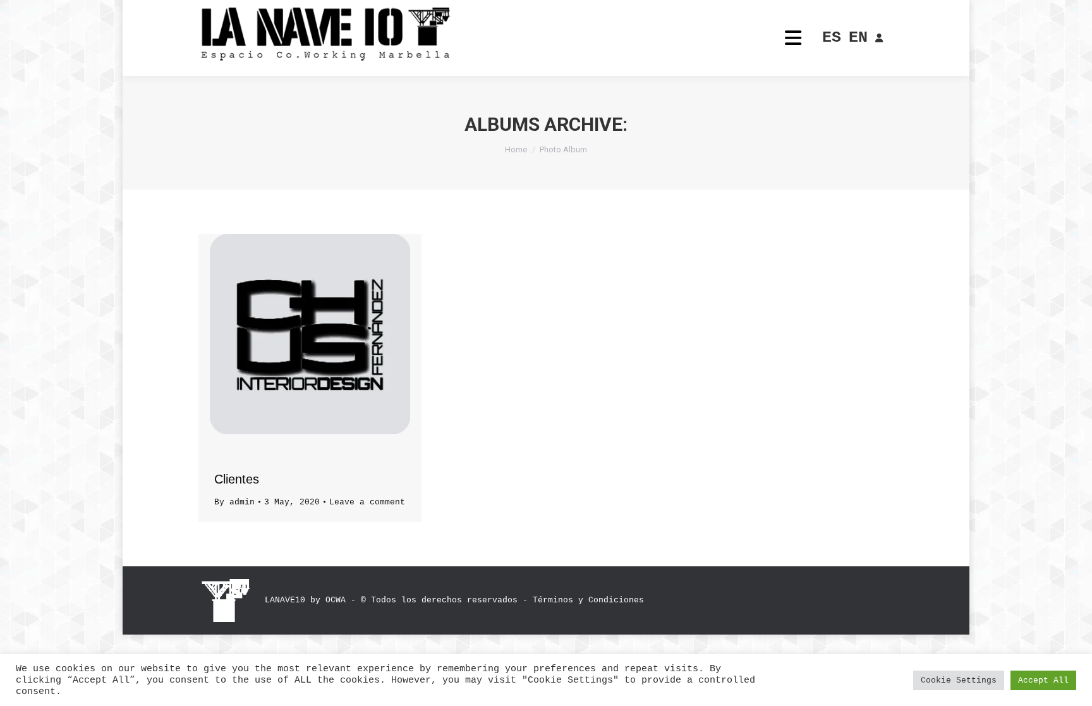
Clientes (236, 479)
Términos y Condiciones (588, 600)
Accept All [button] (1043, 680)
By (234, 502)
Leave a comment (367, 502)
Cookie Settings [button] (959, 680)
